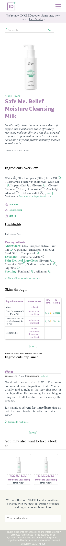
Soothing (10, 271)
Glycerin (37, 185)
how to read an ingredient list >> (35, 196)
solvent (34, 307)
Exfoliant (11, 256)
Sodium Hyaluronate (39, 264)
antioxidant (34, 311)
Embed (12, 215)
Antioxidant (12, 246)
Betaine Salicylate (29, 257)
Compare (13, 204)
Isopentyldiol (18, 185)
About (42, 543)
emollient (34, 314)
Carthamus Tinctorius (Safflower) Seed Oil (33, 182)
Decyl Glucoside (30, 189)
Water (8, 178)
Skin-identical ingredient (21, 260)
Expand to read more (18, 421)
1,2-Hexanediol (29, 193)
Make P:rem (12, 96)
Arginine (10, 268)
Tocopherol (28, 253)
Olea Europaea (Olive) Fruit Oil (37, 178)
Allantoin (41, 271)
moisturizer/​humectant (34, 333)
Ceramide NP (13, 264)
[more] (49, 193)
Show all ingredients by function (24, 278)
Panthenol (24, 271)
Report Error (15, 210)
